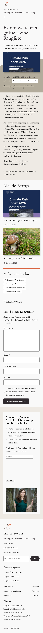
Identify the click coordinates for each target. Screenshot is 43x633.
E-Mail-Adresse (10, 366)
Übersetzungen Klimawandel (14, 284)
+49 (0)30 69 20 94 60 (10, 548)
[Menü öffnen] (4, 17)
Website (6, 377)
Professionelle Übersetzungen (14, 280)
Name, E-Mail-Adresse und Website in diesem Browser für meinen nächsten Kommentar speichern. (21, 392)
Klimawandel (12, 123)
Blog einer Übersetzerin (11, 605)
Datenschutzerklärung (26, 448)
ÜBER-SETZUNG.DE (10, 10)
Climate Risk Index (27, 111)
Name (6, 355)
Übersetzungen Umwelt (13, 291)
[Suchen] (35, 558)
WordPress (15, 628)
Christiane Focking (28, 77)
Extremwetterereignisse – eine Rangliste (20, 220)
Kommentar (9, 328)
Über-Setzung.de (8, 86)
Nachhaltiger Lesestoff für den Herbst (19, 258)
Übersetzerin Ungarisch (11, 619)
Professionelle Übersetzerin (12, 609)
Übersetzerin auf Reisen (11, 612)
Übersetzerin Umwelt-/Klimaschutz (25, 81)
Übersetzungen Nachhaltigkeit (15, 287)
